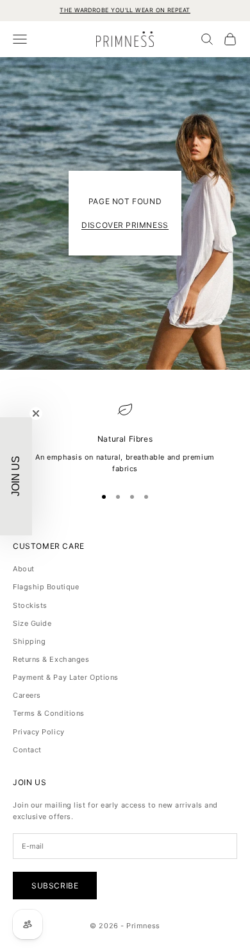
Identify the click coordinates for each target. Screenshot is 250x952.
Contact (27, 749)
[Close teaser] (35, 413)
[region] (125, 438)
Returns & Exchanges (51, 659)
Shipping (29, 641)
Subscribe (54, 885)
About (24, 568)
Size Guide (32, 623)
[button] (16, 476)
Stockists (30, 605)
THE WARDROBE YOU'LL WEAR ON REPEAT (125, 9)
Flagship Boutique (46, 586)
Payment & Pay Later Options (66, 677)
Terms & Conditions (49, 713)
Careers (27, 695)
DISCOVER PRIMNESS (124, 225)
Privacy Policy (39, 731)
